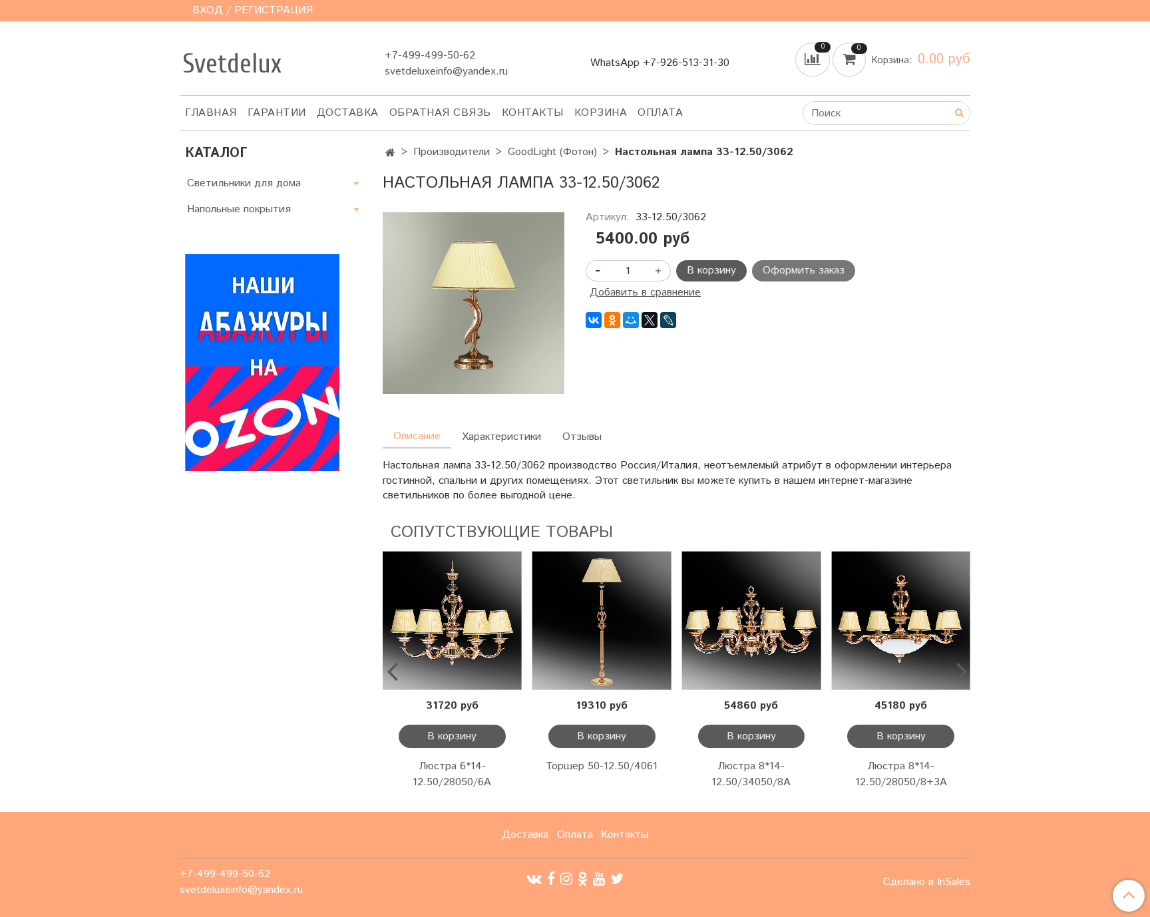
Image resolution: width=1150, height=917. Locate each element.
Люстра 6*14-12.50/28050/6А (452, 774)
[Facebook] (551, 879)
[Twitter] (617, 879)
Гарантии (277, 112)
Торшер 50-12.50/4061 (602, 766)
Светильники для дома (244, 183)
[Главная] (390, 153)
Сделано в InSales (926, 882)
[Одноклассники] (612, 320)
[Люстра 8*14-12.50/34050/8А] (751, 620)
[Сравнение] (814, 59)
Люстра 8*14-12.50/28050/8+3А (901, 774)
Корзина (601, 112)
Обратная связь (440, 112)
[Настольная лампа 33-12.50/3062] (473, 303)
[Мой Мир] (631, 320)
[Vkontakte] (534, 879)
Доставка (348, 112)
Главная (211, 112)
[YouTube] (599, 879)
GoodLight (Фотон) (552, 152)
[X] (650, 320)
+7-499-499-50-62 (430, 55)
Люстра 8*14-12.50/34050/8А (751, 774)
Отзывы (582, 437)
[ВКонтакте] (594, 320)
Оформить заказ (804, 270)
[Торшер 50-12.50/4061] (601, 620)
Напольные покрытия (239, 209)
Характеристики (501, 437)
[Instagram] (566, 879)
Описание (417, 436)
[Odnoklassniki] (583, 879)
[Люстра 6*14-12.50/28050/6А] (452, 620)
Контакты (533, 112)
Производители (451, 152)
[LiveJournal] (668, 320)
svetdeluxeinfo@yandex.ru (446, 71)
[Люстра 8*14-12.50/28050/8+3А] (900, 620)
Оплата (660, 112)
